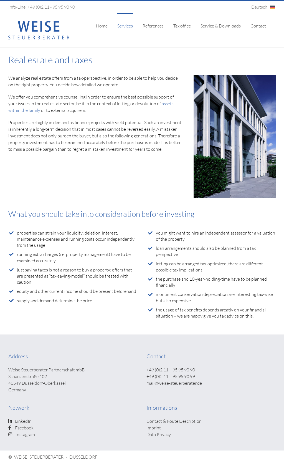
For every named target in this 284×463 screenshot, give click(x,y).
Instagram (25, 434)
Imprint (153, 427)
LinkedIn (23, 421)
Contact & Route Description (174, 421)
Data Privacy (158, 434)
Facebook (24, 427)
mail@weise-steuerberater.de (174, 383)
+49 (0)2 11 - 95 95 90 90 (51, 6)
